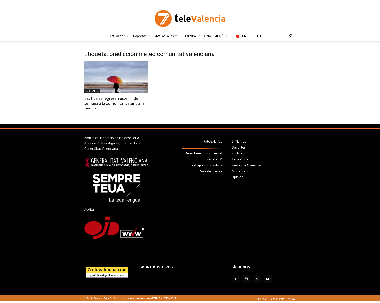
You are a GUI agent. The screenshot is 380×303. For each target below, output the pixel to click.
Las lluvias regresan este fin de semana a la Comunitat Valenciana (114, 101)
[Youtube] (268, 279)
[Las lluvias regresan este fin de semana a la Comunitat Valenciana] (116, 77)
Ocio (207, 36)
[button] (291, 36)
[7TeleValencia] (190, 18)
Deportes (140, 36)
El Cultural (189, 36)
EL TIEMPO (92, 91)
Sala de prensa (211, 171)
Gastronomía (276, 299)
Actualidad (117, 36)
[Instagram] (246, 279)
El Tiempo (239, 141)
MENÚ (219, 36)
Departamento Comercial (203, 153)
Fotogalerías (212, 141)
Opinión (237, 177)
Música (292, 299)
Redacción (90, 108)
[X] (257, 279)
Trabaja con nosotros (206, 165)
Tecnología (240, 159)
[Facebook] (235, 279)
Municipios (240, 171)
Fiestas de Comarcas (247, 165)
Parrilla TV (214, 159)
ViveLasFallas (164, 36)
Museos (261, 299)
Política (237, 153)
